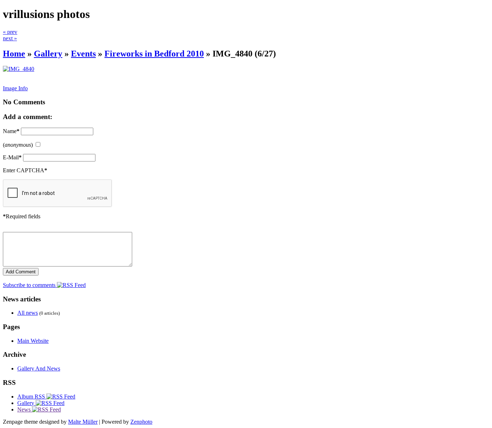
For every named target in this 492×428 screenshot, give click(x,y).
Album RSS (31, 396)
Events (83, 53)
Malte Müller (83, 422)
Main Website (33, 341)
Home (14, 53)
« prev (10, 32)
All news (27, 313)
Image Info (15, 88)
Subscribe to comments (30, 285)
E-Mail (12, 157)
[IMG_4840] (18, 69)
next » (10, 38)
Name (11, 131)
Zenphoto (141, 422)
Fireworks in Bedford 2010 (154, 53)
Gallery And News (38, 368)
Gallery (48, 53)
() (18, 145)
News (24, 409)
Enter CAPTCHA (25, 170)
